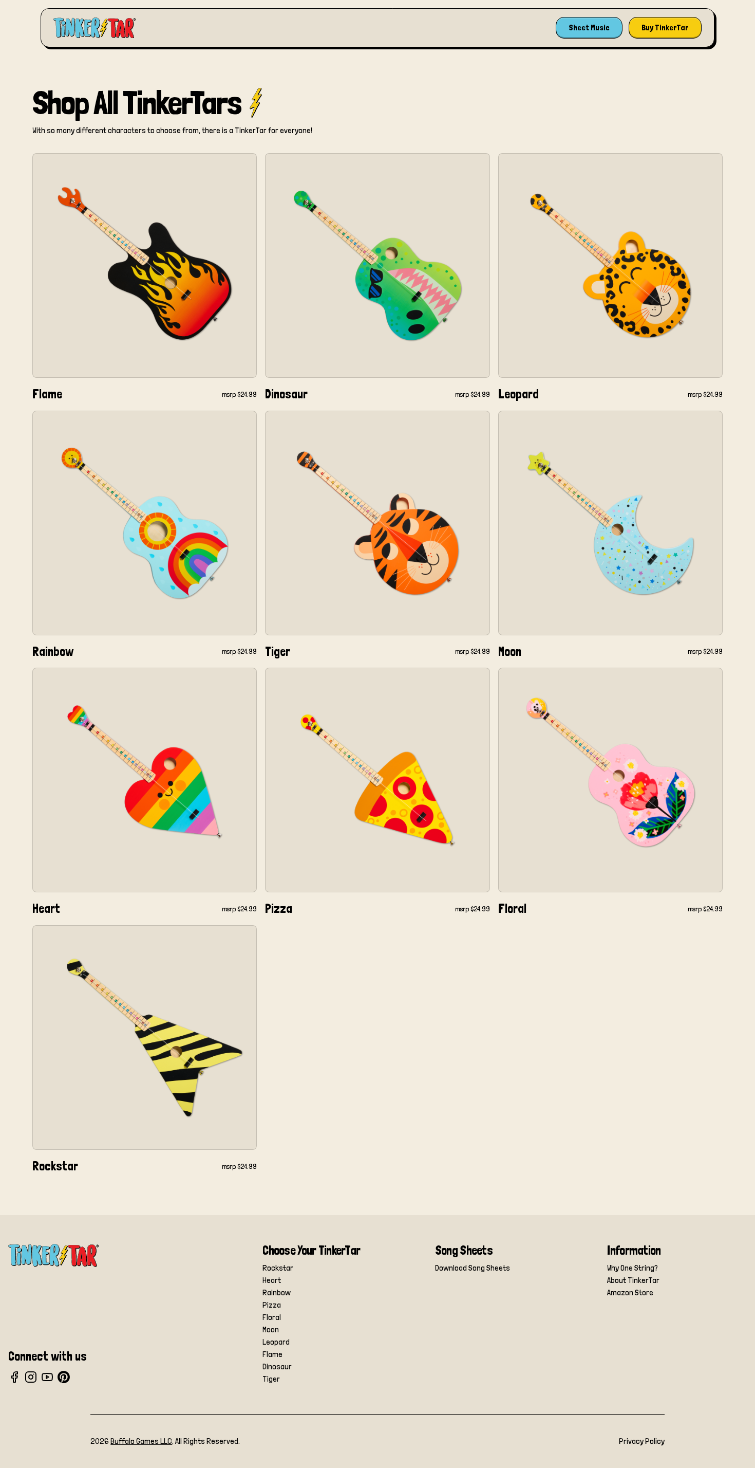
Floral (271, 1317)
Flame (272, 1354)
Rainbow (276, 1292)
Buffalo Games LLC (141, 1441)
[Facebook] (14, 1377)
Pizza (271, 1305)
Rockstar (277, 1268)
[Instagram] (31, 1377)
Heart (271, 1280)
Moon (270, 1329)
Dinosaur (277, 1366)
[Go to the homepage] (53, 1255)
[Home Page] (94, 28)
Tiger (271, 1379)
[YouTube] (47, 1377)
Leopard (276, 1342)
